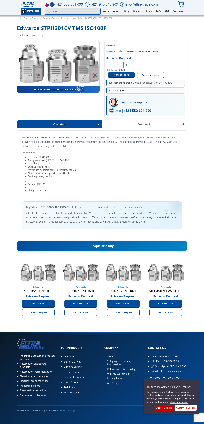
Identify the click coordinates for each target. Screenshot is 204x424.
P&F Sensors (71, 387)
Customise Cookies (185, 408)
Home (105, 11)
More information (179, 401)
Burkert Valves (72, 392)
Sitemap (111, 356)
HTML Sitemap (67, 410)
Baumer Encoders (74, 377)
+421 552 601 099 (137, 110)
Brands (137, 11)
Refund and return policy (121, 369)
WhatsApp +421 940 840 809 (170, 366)
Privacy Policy (114, 378)
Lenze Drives (71, 382)
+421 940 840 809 (104, 4)
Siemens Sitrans (73, 366)
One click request (150, 75)
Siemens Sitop (72, 372)
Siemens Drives (72, 361)
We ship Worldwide (118, 373)
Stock (148, 11)
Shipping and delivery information (119, 363)
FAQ (158, 11)
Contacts (178, 11)
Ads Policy (113, 383)
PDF (166, 11)
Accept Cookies (164, 408)
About (117, 11)
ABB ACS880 (70, 356)
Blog (126, 11)
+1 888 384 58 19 (169, 361)
